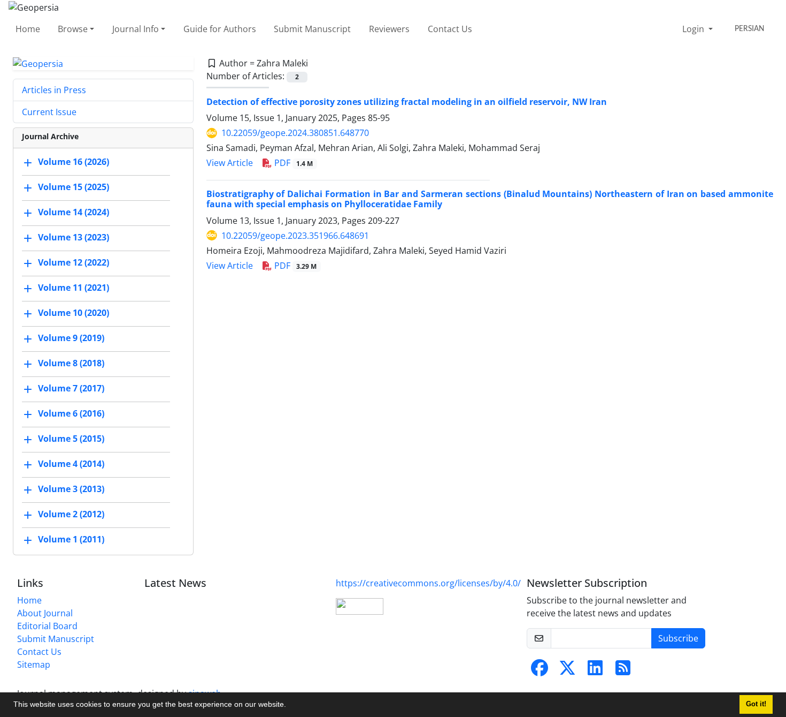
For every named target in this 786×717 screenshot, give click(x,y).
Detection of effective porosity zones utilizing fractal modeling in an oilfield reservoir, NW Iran (406, 102)
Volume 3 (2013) (71, 489)
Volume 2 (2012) (71, 514)
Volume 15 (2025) (73, 187)
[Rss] (623, 671)
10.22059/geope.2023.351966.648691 (295, 235)
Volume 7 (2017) (71, 389)
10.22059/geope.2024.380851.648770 (295, 133)
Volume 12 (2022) (73, 263)
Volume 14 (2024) (73, 212)
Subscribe (678, 638)
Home (28, 29)
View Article (229, 163)
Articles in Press (54, 90)
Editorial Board (47, 626)
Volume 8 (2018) (71, 363)
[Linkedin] (595, 671)
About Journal (45, 613)
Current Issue (49, 112)
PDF (292, 163)
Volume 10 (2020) (73, 313)
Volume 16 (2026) (73, 162)
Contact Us (450, 29)
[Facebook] (539, 671)
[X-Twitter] (567, 671)
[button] (289, 705)
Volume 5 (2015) (71, 439)
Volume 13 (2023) (73, 238)
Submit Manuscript (312, 29)
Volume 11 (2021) (73, 288)
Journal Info (135, 29)
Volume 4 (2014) (71, 464)
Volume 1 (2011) (71, 540)
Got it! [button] (756, 704)
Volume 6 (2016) (71, 414)
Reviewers (389, 29)
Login (694, 29)
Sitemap (33, 664)
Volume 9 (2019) (71, 338)
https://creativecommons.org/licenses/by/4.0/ (428, 583)
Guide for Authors (219, 29)
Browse (73, 29)
